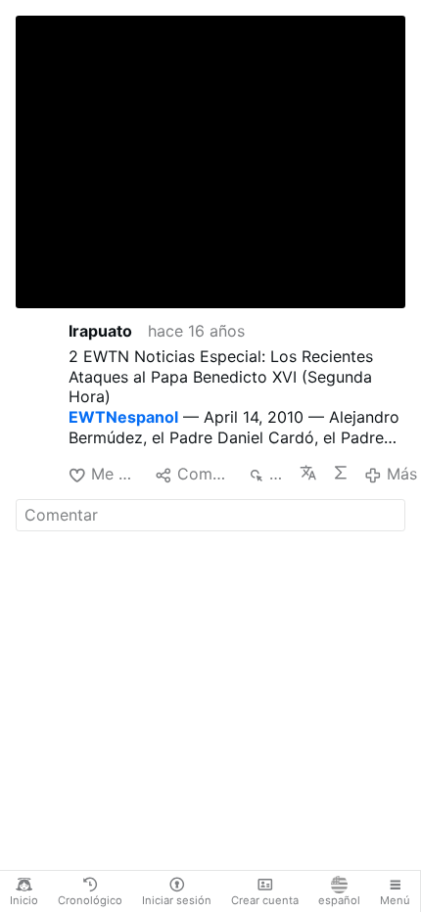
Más (401, 473)
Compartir (204, 473)
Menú (395, 900)
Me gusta (115, 473)
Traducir (308, 472)
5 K (276, 473)
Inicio (24, 900)
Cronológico (90, 900)
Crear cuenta (265, 900)
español (339, 900)
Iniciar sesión (176, 900)
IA (340, 472)
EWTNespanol (123, 417)
